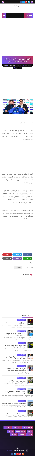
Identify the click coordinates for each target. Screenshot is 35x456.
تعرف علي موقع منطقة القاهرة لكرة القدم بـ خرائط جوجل (14, 323)
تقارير (29, 431)
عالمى (5, 65)
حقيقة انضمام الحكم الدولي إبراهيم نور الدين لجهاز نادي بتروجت (15, 346)
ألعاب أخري (16, 428)
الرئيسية (28, 16)
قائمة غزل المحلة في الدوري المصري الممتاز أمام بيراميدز (16, 358)
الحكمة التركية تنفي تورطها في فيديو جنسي (15, 392)
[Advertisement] (17, 37)
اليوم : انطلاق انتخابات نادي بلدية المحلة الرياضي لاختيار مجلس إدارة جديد (15, 381)
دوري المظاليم (19, 431)
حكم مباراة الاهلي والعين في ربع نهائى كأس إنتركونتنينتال (15, 334)
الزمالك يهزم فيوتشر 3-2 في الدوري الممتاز (14, 413)
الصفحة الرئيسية (12, 65)
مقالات (21, 435)
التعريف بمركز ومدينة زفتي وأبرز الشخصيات (14, 403)
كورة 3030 (9, 451)
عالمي (29, 435)
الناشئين (7, 428)
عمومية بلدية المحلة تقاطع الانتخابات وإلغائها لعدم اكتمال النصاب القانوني (16, 369)
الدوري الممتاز (27, 428)
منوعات (13, 435)
